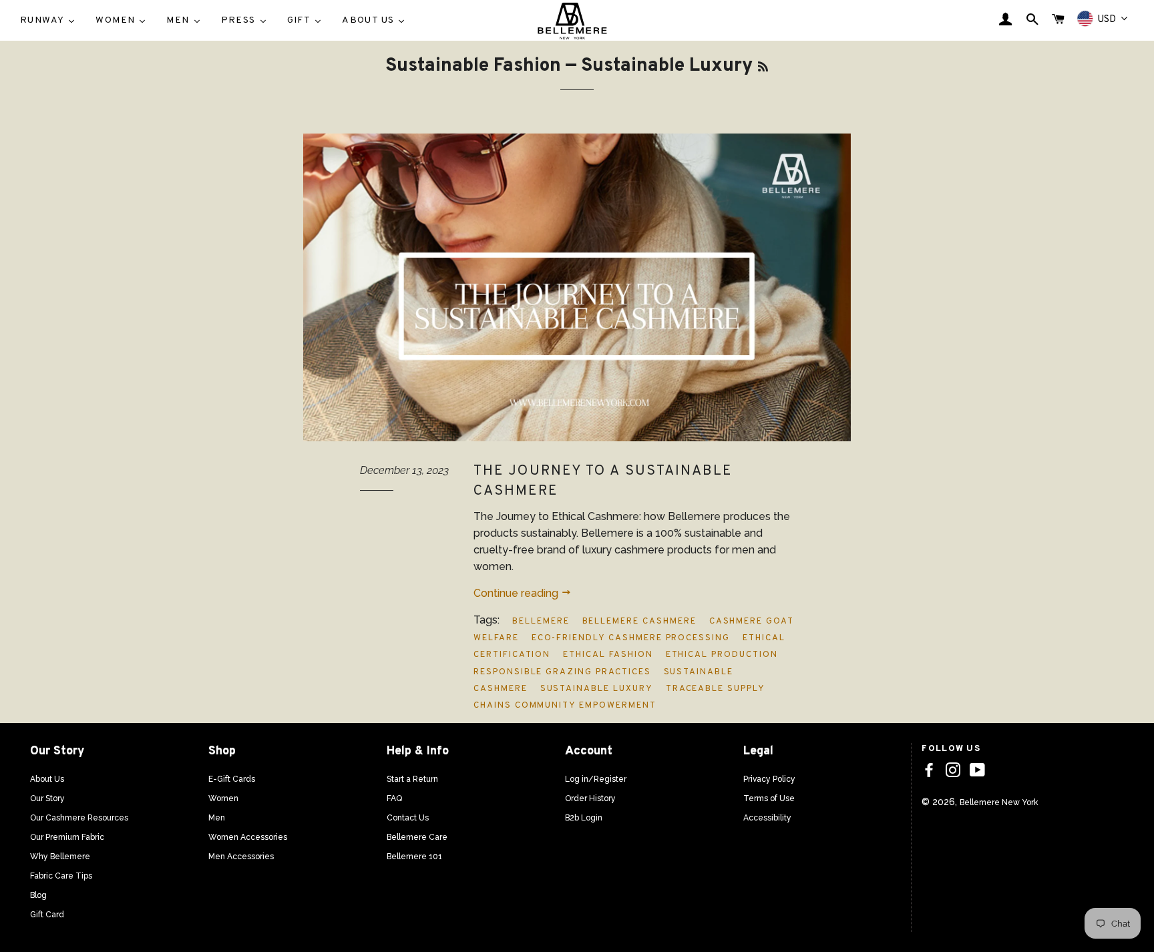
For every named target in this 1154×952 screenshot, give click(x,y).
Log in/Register (595, 779)
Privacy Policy (769, 779)
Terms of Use (769, 798)
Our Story (47, 798)
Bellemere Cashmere (639, 621)
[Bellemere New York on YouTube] (977, 770)
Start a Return (412, 779)
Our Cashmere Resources (79, 817)
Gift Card (47, 914)
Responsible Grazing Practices (562, 672)
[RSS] (763, 68)
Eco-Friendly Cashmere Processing (631, 638)
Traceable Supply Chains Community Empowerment (619, 697)
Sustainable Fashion (473, 66)
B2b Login (583, 817)
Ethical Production (722, 655)
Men (216, 817)
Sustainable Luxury (596, 689)
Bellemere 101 (414, 856)
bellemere (541, 621)
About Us (47, 779)
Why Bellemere (60, 856)
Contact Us (408, 817)
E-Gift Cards (231, 779)
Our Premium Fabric (67, 837)
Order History (590, 798)
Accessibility (767, 817)
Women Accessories (247, 837)
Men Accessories (241, 856)
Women (223, 798)
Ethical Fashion (607, 655)
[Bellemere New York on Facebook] (929, 770)
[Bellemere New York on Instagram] (953, 770)
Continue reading (517, 593)
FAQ (394, 798)
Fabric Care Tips (61, 876)
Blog (38, 895)
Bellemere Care (417, 837)
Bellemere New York (999, 802)
